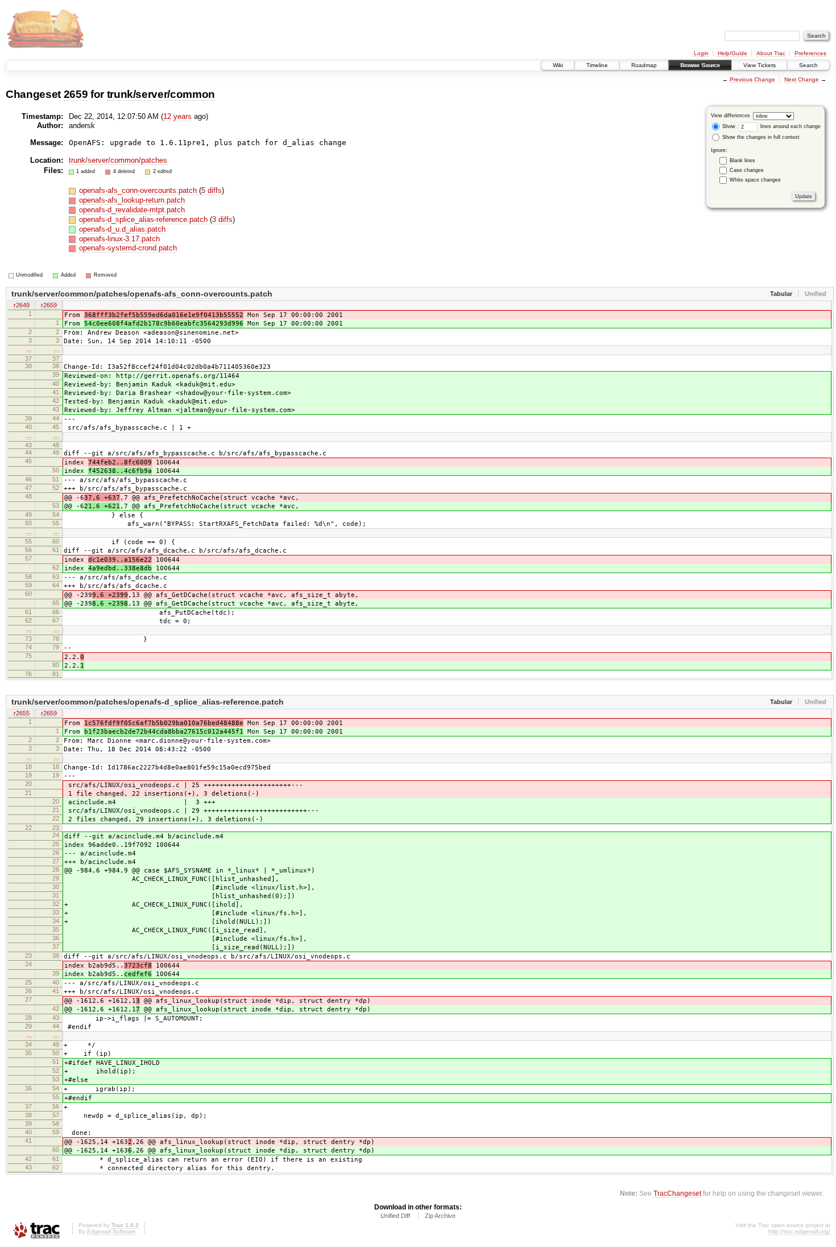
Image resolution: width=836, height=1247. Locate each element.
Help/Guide (732, 53)
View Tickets (759, 65)
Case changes (747, 170)
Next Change (801, 79)
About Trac (770, 53)
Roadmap (644, 65)
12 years (177, 116)
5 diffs (211, 190)
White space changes (755, 180)
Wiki (558, 65)
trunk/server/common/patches (118, 160)
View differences (730, 115)
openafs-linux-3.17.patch (119, 238)
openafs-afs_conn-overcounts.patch (139, 190)
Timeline (597, 65)
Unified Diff (395, 1215)
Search (808, 65)
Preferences (810, 53)
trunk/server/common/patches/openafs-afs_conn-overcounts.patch (141, 293)
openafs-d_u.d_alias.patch (122, 229)
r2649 (22, 305)
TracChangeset (677, 1193)
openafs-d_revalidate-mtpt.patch (132, 209)
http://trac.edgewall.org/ (799, 1231)
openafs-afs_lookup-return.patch (132, 200)
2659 (76, 94)
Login (701, 53)
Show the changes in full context (760, 137)
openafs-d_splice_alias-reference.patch (144, 219)
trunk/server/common (161, 94)
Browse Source (700, 65)
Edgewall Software (111, 1231)
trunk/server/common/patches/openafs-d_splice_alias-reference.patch (147, 701)
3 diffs (222, 219)
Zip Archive (440, 1215)
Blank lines (742, 160)
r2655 (22, 713)
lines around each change (790, 126)
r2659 (49, 305)
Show (728, 126)
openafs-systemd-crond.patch (128, 248)
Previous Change (752, 79)
